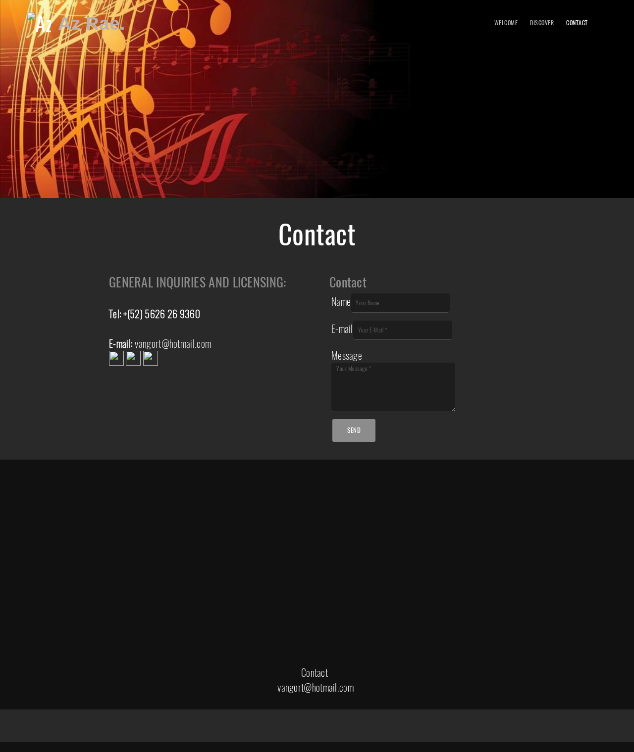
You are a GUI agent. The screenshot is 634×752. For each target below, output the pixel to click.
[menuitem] (506, 23)
